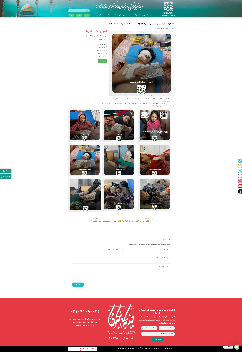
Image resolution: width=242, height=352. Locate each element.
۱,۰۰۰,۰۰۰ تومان (101, 50)
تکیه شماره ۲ (168, 29)
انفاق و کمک (136, 15)
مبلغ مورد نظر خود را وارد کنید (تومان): (96, 36)
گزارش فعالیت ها (116, 15)
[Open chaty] (236, 347)
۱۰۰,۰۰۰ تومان (102, 44)
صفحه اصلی (153, 15)
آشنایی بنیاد (144, 15)
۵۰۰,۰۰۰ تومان (102, 47)
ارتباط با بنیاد (99, 15)
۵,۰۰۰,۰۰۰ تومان (101, 53)
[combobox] (79, 10)
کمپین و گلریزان (127, 15)
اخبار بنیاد (107, 15)
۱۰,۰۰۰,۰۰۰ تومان (101, 56)
